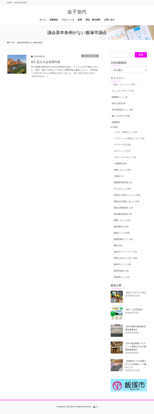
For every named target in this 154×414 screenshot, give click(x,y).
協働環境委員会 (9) (123, 182)
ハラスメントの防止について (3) (129, 138)
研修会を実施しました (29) (126, 201)
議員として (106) (122, 233)
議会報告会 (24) (121, 226)
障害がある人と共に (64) (125, 258)
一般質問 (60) (120, 163)
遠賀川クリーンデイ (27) (125, 251)
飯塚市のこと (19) (122, 264)
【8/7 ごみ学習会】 (134, 309)
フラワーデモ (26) (122, 144)
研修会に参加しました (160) (127, 195)
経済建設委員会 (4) (123, 214)
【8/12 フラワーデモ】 (136, 292)
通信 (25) (118, 245)
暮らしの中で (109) (121, 116)
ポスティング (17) (122, 151)
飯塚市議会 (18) (121, 271)
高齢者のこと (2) (122, 277)
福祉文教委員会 (90, 56)
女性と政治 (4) (118, 103)
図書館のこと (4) (120, 97)
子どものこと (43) (122, 188)
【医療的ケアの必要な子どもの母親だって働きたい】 (135, 364)
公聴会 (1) (118, 176)
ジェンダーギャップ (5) (123, 91)
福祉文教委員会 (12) (123, 207)
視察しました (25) (122, 220)
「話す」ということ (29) (123, 84)
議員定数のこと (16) (123, 239)
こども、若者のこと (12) (125, 132)
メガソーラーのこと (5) (125, 157)
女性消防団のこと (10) (122, 109)
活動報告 (116, 122)
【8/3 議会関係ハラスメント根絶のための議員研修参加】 (135, 346)
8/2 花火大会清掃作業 (47, 62)
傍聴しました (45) (122, 170)
